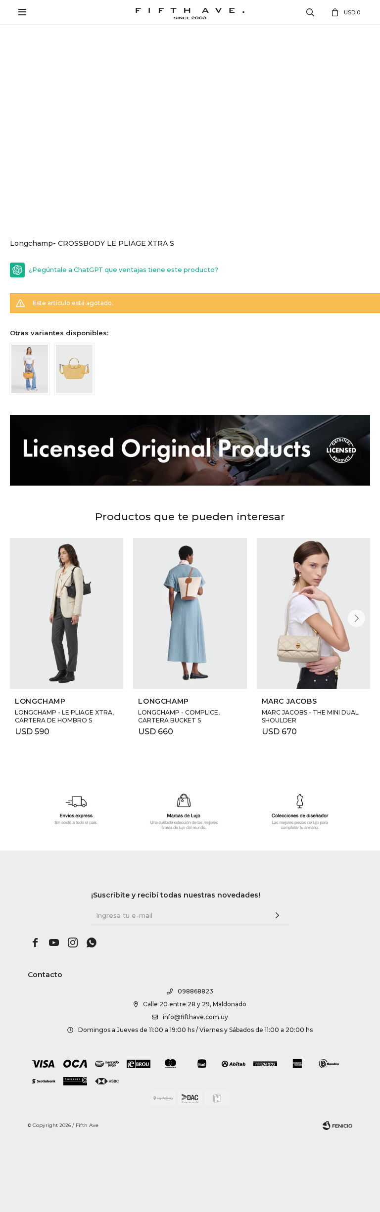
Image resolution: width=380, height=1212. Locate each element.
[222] (29, 369)
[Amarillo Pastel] (74, 369)
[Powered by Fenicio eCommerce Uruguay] (337, 1125)
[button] (356, 618)
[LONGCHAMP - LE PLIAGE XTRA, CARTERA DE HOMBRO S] (66, 613)
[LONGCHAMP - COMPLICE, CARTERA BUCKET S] (189, 613)
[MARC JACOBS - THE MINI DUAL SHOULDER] (313, 613)
